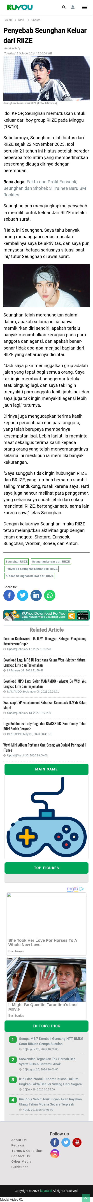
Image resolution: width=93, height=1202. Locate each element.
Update (35, 20)
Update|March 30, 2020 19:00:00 (27, 755)
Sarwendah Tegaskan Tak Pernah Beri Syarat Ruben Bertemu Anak (47, 1061)
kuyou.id (46, 1191)
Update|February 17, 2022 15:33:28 (29, 649)
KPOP (22, 20)
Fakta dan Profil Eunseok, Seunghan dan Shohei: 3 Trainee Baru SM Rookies (44, 188)
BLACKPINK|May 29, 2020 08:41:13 (29, 734)
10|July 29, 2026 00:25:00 (39, 1089)
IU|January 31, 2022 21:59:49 (25, 670)
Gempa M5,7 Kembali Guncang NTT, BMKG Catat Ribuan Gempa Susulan (51, 1041)
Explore (7, 20)
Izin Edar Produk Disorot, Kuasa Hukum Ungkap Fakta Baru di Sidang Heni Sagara (50, 1081)
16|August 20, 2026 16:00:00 (40, 1069)
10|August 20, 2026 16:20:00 (40, 1049)
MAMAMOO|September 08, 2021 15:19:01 (33, 691)
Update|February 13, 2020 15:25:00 (29, 713)
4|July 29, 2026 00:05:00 (38, 1109)
